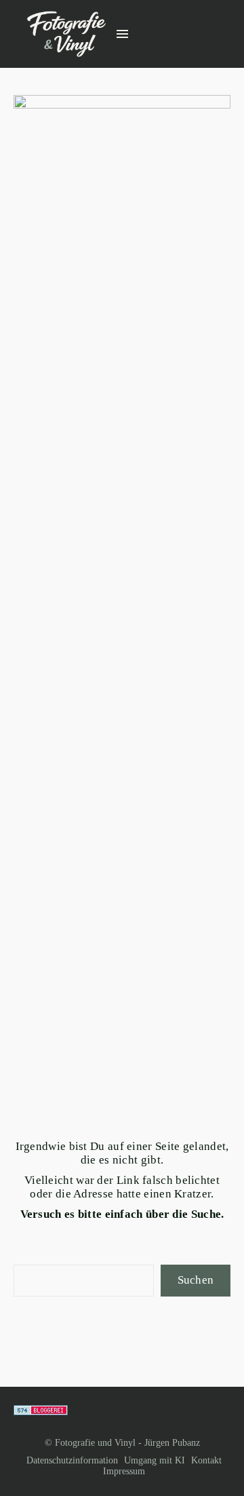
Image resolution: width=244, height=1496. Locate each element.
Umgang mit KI (154, 1460)
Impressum (124, 1471)
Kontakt (206, 1460)
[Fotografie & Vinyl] (66, 34)
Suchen (196, 1279)
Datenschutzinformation (72, 1460)
